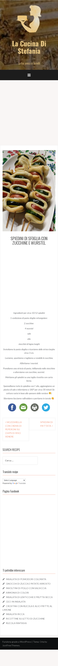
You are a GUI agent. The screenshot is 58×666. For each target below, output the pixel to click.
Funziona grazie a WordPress (16, 641)
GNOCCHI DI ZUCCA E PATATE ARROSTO (28, 583)
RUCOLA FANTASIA (16, 623)
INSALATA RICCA (15, 614)
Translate (22, 483)
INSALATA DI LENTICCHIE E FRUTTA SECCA (29, 597)
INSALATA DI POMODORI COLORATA (26, 579)
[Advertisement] (29, 111)
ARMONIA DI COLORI (17, 592)
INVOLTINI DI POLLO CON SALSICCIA (26, 588)
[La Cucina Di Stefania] (29, 21)
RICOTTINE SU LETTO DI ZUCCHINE (25, 618)
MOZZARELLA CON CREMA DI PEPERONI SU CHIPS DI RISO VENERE (13, 429)
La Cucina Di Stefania (29, 47)
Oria (42, 641)
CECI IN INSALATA (16, 601)
